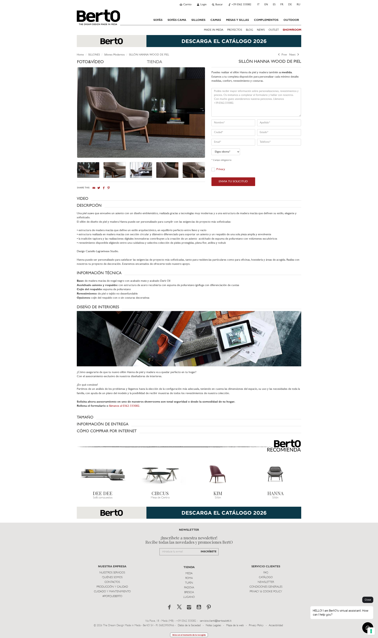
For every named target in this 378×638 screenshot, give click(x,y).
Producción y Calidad (112, 586)
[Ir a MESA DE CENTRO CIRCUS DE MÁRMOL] (160, 474)
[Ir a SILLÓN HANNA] (275, 474)
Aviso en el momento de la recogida (189, 635)
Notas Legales (213, 625)
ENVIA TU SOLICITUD (233, 181)
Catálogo (266, 577)
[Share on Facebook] (103, 187)
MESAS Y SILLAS (237, 20)
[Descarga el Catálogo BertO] (189, 43)
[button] (189, 199)
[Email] (93, 187)
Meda (189, 573)
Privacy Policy (256, 625)
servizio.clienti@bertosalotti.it (215, 620)
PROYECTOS (234, 30)
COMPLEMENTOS (266, 20)
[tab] (112, 63)
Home (80, 54)
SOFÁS (157, 20)
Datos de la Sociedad (189, 625)
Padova (189, 587)
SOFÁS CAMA (177, 20)
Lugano (189, 597)
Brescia (189, 592)
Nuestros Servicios (112, 572)
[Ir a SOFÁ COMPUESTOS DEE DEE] (103, 474)
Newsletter (266, 582)
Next (292, 54)
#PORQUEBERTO (112, 596)
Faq (265, 572)
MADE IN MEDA (213, 30)
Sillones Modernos (114, 54)
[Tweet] (98, 187)
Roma (189, 578)
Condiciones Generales (265, 586)
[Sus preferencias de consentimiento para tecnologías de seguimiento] (371, 631)
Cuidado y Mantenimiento (112, 591)
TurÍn (189, 583)
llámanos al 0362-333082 (124, 406)
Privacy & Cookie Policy (266, 591)
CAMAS (215, 20)
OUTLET (274, 30)
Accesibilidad (276, 625)
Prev (284, 54)
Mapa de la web (235, 625)
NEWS (261, 30)
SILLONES (198, 20)
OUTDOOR (291, 20)
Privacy (220, 169)
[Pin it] (108, 187)
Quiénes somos (112, 577)
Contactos (112, 582)
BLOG (249, 30)
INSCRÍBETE (208, 551)
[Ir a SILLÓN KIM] (218, 474)
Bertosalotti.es (98, 17)
